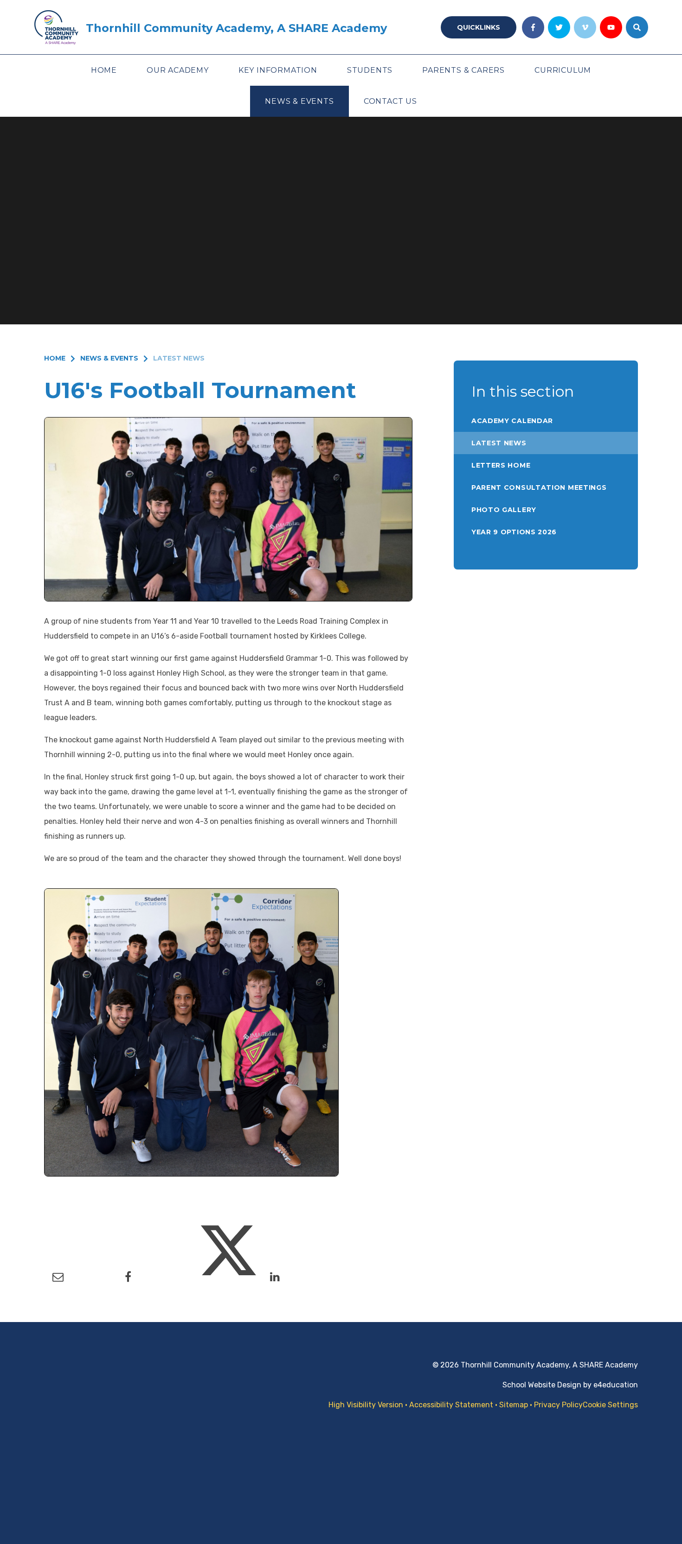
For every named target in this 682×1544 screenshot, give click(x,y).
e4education (615, 1384)
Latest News (179, 358)
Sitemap (513, 1404)
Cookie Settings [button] (610, 1404)
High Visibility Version (365, 1404)
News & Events (109, 358)
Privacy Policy (558, 1404)
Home (54, 358)
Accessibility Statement (451, 1404)
